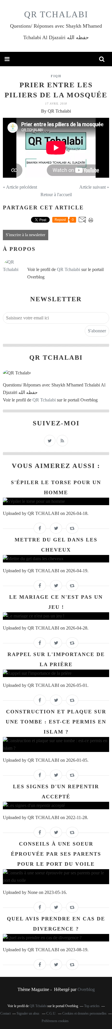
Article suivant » (94, 187)
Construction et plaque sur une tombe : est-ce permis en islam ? (56, 722)
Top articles (92, 1006)
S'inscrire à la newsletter (25, 235)
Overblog (86, 989)
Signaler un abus (28, 1013)
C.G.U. (51, 1013)
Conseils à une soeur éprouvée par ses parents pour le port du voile (56, 854)
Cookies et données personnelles (84, 1013)
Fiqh (56, 76)
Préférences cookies (55, 1021)
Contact (5, 1013)
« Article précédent (20, 187)
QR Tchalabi (56, 14)
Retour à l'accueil (56, 194)
